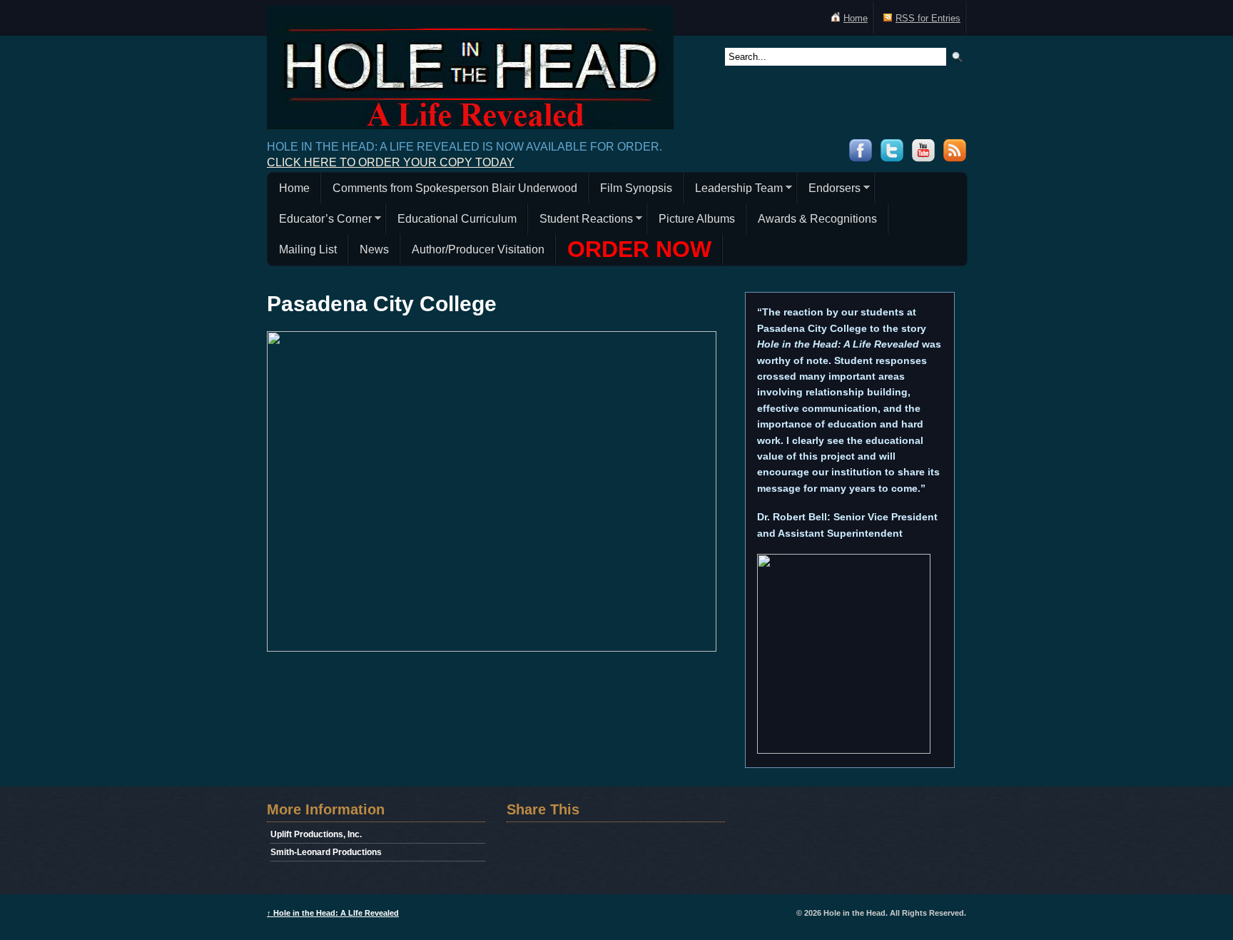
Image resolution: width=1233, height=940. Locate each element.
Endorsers (829, 190)
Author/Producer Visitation (478, 249)
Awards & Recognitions (817, 219)
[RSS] (954, 158)
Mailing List (308, 249)
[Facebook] (860, 158)
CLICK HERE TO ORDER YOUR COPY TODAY (390, 162)
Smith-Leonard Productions (326, 852)
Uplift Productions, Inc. (316, 834)
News (374, 249)
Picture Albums (697, 219)
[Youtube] (923, 158)
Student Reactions (580, 221)
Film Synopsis (636, 188)
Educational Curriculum (457, 219)
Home (855, 18)
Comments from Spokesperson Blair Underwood (455, 188)
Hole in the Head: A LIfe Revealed (333, 913)
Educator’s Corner (320, 221)
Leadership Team (733, 190)
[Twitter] (892, 158)
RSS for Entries (927, 18)
